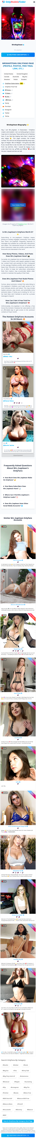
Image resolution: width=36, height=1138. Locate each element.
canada (6, 77)
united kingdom (22, 74)
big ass (24, 77)
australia (16, 77)
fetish (16, 79)
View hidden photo (18, 205)
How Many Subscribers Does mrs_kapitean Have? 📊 (14, 487)
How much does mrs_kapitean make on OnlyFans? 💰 (17, 479)
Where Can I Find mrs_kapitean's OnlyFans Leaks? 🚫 (16, 496)
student (24, 79)
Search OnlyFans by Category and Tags (18, 1121)
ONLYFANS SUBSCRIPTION (19, 55)
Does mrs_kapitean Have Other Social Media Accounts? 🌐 (15, 504)
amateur (7, 79)
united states (8, 74)
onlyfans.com (22, 224)
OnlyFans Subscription (14, 83)
